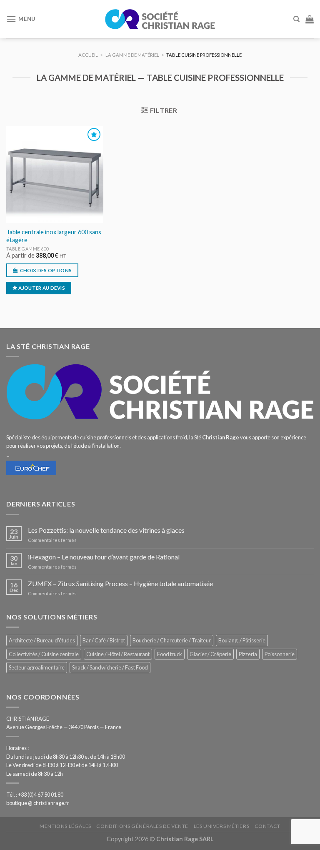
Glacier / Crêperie (210, 654)
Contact (267, 826)
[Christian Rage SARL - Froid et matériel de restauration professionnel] (160, 19)
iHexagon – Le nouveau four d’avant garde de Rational (104, 557)
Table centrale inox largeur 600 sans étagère (53, 235)
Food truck (169, 654)
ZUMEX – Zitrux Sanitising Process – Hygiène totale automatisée (120, 583)
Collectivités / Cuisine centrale (44, 654)
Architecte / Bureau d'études (42, 640)
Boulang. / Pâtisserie (241, 640)
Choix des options (46, 270)
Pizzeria (248, 654)
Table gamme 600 (27, 248)
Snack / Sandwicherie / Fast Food (110, 667)
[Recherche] (296, 19)
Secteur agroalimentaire (37, 667)
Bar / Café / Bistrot (103, 640)
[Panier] (309, 19)
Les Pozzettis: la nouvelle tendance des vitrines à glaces (106, 530)
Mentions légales (65, 826)
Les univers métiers (222, 826)
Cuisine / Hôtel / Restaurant (118, 654)
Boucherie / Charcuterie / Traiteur (171, 640)
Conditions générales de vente (142, 826)
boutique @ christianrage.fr (37, 803)
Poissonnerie (280, 654)
